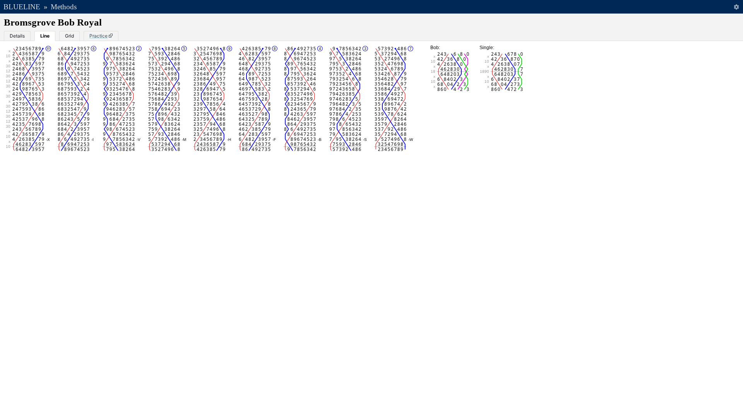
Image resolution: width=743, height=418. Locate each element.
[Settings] (736, 7)
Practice (98, 36)
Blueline (21, 7)
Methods (64, 7)
